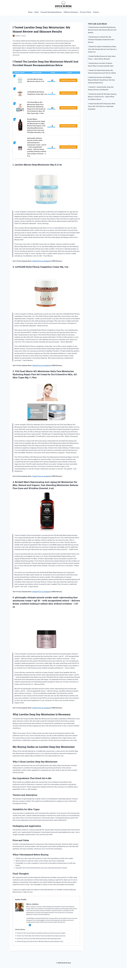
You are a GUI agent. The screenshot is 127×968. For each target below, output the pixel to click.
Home (30, 12)
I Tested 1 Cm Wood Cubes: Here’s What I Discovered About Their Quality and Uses (40, 936)
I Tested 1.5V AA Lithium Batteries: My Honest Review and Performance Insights (40, 933)
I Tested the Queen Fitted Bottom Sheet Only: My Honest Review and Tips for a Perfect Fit (102, 49)
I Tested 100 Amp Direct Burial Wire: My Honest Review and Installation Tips (39, 941)
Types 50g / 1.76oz (27, 377)
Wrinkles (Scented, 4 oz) (41, 488)
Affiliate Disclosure (71, 12)
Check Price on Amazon (68, 80)
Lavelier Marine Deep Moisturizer (32, 164)
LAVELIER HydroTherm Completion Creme (37, 266)
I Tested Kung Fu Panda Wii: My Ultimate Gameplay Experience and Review (101, 39)
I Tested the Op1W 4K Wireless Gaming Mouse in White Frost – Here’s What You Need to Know (102, 96)
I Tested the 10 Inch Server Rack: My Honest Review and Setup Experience (38, 938)
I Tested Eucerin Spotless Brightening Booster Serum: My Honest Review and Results (102, 29)
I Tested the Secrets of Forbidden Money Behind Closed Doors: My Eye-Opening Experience (101, 80)
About (36, 12)
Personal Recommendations (51, 12)
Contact (96, 12)
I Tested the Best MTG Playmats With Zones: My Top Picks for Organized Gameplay (101, 106)
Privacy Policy (85, 12)
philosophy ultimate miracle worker (33, 597)
